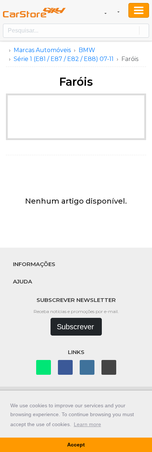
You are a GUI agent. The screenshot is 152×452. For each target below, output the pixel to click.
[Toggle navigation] (138, 10)
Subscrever (75, 327)
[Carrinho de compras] (105, 12)
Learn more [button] (87, 424)
